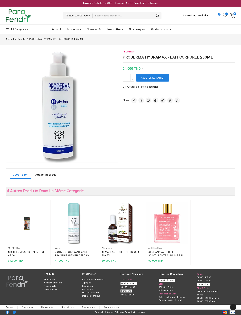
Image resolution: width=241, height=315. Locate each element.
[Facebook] (134, 100)
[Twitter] (141, 100)
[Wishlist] (225, 15)
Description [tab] (20, 175)
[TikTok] (155, 100)
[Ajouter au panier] (47, 224)
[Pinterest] (170, 100)
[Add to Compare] (47, 211)
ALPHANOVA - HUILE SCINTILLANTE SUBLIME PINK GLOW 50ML (166, 254)
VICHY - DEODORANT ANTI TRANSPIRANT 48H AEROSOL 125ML (72, 254)
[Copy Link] (177, 100)
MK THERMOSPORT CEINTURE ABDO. (26, 254)
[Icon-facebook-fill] (7, 312)
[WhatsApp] (163, 100)
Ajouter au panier (152, 78)
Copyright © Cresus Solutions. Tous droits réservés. (120, 312)
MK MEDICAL (14, 248)
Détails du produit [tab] (46, 175)
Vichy (57, 248)
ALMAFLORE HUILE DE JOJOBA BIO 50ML (121, 254)
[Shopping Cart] (232, 15)
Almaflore (107, 248)
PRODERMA (129, 51)
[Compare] (218, 15)
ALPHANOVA (155, 248)
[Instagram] (148, 100)
